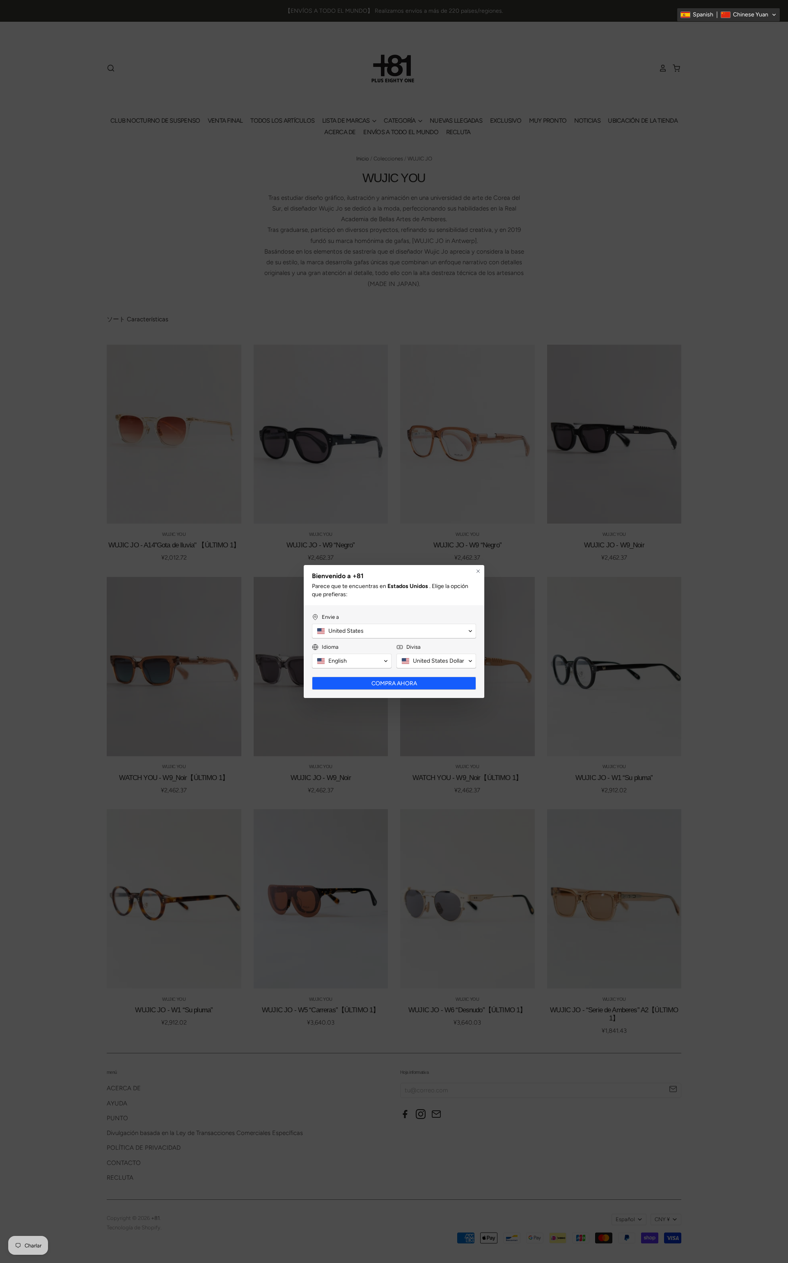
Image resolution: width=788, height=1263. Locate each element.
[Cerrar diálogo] (478, 571)
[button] (728, 14)
